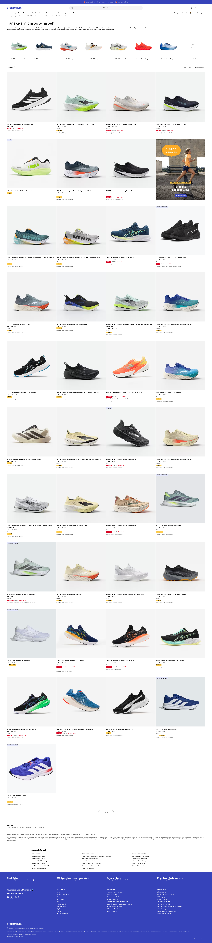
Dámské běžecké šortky (89, 861)
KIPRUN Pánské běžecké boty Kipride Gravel (121, 459)
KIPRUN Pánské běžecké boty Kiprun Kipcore (121, 124)
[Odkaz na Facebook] (8, 897)
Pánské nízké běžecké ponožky (91, 863)
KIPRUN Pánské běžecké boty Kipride (19, 324)
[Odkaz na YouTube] (11, 897)
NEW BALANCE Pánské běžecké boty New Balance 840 (74, 729)
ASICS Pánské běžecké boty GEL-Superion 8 (21, 729)
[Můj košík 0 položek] (203, 8)
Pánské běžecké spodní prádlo (40, 865)
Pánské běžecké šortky (139, 853)
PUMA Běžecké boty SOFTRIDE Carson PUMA (171, 257)
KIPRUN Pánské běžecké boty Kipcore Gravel (171, 594)
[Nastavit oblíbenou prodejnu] (191, 8)
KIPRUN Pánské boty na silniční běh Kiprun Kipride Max (74, 191)
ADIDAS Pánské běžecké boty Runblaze (20, 124)
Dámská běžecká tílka (138, 865)
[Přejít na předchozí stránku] (100, 812)
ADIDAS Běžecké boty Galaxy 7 (166, 729)
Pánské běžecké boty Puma (143, 59)
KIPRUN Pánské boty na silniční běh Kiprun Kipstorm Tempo (76, 124)
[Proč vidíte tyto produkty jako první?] (183, 68)
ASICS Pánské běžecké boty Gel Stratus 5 (170, 660)
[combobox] (200, 68)
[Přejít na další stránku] (112, 812)
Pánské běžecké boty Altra (168, 59)
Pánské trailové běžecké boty (90, 865)
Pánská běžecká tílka (88, 853)
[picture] (31, 97)
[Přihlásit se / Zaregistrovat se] (199, 8)
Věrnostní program (198, 13)
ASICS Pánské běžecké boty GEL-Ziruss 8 (70, 660)
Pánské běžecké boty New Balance (43, 59)
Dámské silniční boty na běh (140, 856)
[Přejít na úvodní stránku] (14, 8)
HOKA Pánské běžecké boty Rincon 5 (19, 191)
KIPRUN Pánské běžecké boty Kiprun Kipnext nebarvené (125, 594)
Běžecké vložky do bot (139, 863)
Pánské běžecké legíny (38, 858)
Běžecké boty (35, 853)
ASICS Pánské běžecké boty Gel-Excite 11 (120, 257)
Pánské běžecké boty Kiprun (18, 59)
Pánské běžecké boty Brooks (93, 59)
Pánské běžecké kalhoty (38, 856)
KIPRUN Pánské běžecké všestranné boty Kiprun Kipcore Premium (78, 257)
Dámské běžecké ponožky (90, 858)
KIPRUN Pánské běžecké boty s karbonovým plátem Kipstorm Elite (78, 459)
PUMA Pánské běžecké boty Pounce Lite (119, 729)
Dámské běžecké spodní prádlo (40, 861)
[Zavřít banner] (204, 2)
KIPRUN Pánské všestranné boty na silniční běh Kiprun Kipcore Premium (30, 257)
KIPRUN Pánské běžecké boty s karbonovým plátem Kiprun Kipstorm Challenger (129, 325)
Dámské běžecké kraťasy (39, 868)
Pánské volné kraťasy (88, 868)
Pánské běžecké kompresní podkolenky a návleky (96, 856)
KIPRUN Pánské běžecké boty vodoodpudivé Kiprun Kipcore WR (77, 392)
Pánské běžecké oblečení (139, 858)
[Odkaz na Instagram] (15, 897)
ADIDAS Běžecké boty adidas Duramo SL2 (170, 525)
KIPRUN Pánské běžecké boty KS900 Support (71, 324)
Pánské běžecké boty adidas (118, 59)
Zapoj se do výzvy (181, 195)
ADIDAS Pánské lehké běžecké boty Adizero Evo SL (24, 459)
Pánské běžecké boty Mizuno (68, 59)
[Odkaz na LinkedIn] (19, 897)
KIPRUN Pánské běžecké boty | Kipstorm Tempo (72, 525)
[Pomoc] (195, 8)
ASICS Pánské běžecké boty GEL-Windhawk (21, 392)
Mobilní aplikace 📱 (185, 13)
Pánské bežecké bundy (139, 861)
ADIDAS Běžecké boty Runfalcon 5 (18, 660)
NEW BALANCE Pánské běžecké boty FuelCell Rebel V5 (124, 392)
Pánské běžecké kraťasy (38, 863)
